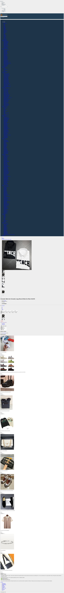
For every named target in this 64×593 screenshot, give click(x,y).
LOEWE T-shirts (6, 163)
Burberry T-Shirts (6, 159)
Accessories (5, 68)
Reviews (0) (3, 324)
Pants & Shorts (5, 110)
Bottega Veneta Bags (6, 103)
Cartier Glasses (5, 50)
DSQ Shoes (5, 212)
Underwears (5, 114)
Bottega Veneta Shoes (6, 205)
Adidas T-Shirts (5, 179)
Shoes (3, 185)
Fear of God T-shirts (6, 173)
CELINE (5, 36)
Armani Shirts (5, 233)
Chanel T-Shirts (5, 174)
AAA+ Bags (3, 586)
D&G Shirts (5, 227)
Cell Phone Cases (6, 69)
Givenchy (5, 34)
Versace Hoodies (6, 129)
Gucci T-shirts (5, 156)
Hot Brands (4, 22)
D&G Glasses (5, 59)
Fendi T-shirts (5, 162)
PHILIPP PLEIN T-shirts (7, 166)
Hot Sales (4, 67)
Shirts (4, 112)
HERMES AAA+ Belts (6, 73)
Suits (4, 113)
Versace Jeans (5, 149)
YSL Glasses (5, 55)
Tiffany (4, 38)
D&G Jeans (5, 147)
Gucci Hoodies (5, 117)
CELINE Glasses (6, 57)
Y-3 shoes (5, 209)
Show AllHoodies (4, 138)
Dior (4, 24)
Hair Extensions (5, 71)
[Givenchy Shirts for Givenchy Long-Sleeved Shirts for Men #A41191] (17, 269)
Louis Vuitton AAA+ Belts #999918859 (4, 470)
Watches (5, 218)
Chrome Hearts (5, 30)
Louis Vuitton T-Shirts (6, 155)
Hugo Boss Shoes (6, 211)
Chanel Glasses (5, 52)
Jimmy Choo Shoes (6, 207)
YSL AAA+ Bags (6, 91)
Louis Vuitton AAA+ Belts (7, 74)
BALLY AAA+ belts (6, 75)
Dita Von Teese (5, 58)
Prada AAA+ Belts (6, 80)
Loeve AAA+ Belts (6, 78)
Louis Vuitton (5, 23)
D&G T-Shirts (5, 164)
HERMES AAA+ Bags (6, 95)
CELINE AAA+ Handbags (7, 94)
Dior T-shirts (5, 157)
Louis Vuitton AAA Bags (7, 88)
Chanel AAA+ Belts (6, 79)
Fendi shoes (5, 190)
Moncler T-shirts (5, 158)
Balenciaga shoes (6, 193)
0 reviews (1, 322)
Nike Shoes (5, 195)
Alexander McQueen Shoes (7, 200)
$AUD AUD (3, 2)
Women (4, 70)
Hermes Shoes (5, 188)
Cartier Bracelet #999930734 (3, 550)
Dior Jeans (5, 142)
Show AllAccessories (4, 222)
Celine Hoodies (5, 125)
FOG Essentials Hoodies (6, 128)
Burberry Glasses (6, 60)
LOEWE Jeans (5, 145)
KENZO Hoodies (6, 136)
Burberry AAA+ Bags (6, 93)
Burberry (5, 26)
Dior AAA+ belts (6, 76)
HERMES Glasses (6, 61)
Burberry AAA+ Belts (6, 81)
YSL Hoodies (5, 135)
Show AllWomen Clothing (5, 48)
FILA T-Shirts (5, 183)
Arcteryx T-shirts (6, 184)
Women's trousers (6, 47)
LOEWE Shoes (5, 202)
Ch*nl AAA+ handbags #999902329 (3, 450)
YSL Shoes (5, 196)
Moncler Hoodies (6, 120)
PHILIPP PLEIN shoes (6, 203)
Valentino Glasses (6, 62)
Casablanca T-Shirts (6, 165)
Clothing (3, 587)
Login (4, 9)
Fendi (4, 27)
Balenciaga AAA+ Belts (6, 82)
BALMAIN (5, 39)
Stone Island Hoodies (6, 130)
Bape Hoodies (5, 132)
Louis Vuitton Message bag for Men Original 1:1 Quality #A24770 (6, 570)
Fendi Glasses (5, 56)
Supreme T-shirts (6, 181)
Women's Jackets (6, 43)
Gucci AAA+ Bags (6, 89)
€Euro (2, 3)
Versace (4, 31)
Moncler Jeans (5, 148)
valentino (5, 35)
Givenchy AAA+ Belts (6, 83)
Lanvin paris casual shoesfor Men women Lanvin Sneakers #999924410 (6, 490)
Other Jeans (5, 143)
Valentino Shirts (5, 231)
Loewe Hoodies (5, 126)
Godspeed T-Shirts (6, 168)
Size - (2, 305)
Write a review (5, 322)
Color (1, 313)
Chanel (4, 25)
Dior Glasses (5, 54)
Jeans (4, 109)
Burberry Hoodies (6, 121)
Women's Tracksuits (6, 41)
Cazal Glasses (5, 65)
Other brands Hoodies (6, 123)
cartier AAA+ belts (6, 85)
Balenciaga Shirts (6, 232)
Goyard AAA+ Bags (6, 96)
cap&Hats (5, 216)
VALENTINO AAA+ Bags (7, 99)
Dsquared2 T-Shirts (6, 178)
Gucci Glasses (5, 51)
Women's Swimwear (6, 42)
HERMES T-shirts (6, 169)
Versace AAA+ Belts (6, 77)
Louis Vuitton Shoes (6, 186)
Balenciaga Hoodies (6, 119)
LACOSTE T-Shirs (6, 171)
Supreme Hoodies (6, 133)
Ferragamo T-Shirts (6, 182)
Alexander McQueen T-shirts (7, 176)
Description (3, 323)
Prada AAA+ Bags (6, 92)
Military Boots (4, 583)
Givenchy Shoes (5, 199)
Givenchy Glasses (6, 64)
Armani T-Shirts (5, 177)
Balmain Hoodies (6, 137)
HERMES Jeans (5, 152)
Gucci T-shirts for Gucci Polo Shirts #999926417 (4, 530)
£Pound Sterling (3, 4)
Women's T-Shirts (6, 45)
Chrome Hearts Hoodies (6, 118)
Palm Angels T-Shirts (6, 175)
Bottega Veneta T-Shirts (6, 180)
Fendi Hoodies (5, 124)
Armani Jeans (5, 144)
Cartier (4, 37)
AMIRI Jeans (5, 139)
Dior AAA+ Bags (6, 90)
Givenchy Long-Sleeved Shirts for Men (6, 239)
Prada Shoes (5, 189)
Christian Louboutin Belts (7, 86)
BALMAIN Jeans (6, 150)
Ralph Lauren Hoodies (6, 131)
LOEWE (5, 32)
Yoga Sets (5, 46)
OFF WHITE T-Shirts (6, 161)
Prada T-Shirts (5, 160)
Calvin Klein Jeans (6, 153)
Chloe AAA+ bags (6, 105)
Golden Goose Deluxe (6, 204)
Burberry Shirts (5, 224)
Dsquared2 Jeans (6, 140)
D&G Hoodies (5, 134)
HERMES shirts (5, 229)
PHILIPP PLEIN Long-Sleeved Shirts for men (9, 234)
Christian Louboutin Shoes (7, 197)
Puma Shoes (5, 206)
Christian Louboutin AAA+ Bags (7, 97)
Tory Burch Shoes (6, 208)
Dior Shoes (5, 187)
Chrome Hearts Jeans (6, 141)
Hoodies (3, 116)
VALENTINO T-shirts (6, 172)
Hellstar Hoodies (6, 127)
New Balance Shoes (6, 210)
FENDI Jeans (5, 146)
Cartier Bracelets (6, 220)
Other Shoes (5, 191)
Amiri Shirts (5, 230)
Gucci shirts (5, 226)
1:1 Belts (4, 72)
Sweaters (5, 111)
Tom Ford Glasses (6, 53)
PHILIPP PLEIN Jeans (6, 151)
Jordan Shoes (5, 198)
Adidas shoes (5, 201)
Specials (3, 585)
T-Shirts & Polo (5, 107)
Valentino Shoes (5, 192)
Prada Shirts (5, 228)
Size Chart (3, 305)
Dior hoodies (5, 122)
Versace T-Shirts (5, 167)
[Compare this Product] (4, 553)
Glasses (3, 49)
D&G (4, 33)
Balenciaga (5, 28)
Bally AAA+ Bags (6, 101)
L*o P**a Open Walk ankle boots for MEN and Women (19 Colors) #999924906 (7, 510)
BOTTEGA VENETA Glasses (7, 63)
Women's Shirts (5, 44)
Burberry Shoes (5, 194)
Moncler (5, 29)
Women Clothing (5, 40)
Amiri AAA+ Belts (6, 84)
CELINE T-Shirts (6, 170)
